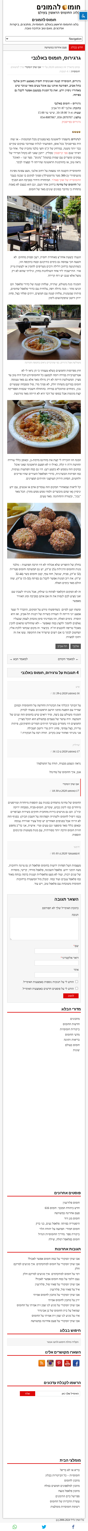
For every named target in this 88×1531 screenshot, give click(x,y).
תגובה (75, 914)
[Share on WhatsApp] (14, 1527)
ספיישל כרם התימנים (67, 1496)
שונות (76, 1050)
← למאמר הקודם (68, 659)
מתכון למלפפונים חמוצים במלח (62, 1485)
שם (77, 946)
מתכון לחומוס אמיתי (44, 1294)
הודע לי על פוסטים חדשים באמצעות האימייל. (48, 988)
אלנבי (75, 646)
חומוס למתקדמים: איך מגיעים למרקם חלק (47, 1273)
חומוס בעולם (72, 1045)
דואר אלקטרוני (70, 957)
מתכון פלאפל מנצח (69, 1491)
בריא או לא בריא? (70, 1470)
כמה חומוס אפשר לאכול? (42, 1258)
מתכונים (75, 1018)
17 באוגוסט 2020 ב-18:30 (65, 790)
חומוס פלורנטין (71, 1202)
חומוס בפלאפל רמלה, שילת (64, 1239)
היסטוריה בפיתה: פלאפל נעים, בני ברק (58, 1223)
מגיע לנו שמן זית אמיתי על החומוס (36, 1305)
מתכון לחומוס (72, 1480)
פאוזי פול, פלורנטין (45, 1284)
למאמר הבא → (18, 659)
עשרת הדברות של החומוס (65, 1501)
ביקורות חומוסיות (70, 1029)
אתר (76, 969)
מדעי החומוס (72, 1034)
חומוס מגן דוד (72, 1218)
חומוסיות (75, 71)
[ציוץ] (44, 1527)
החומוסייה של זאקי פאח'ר (66, 180)
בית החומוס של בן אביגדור (52, 1310)
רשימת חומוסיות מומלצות (65, 1506)
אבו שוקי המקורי (33, 67)
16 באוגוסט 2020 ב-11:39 (66, 693)
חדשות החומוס (71, 1024)
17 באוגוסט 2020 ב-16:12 (66, 751)
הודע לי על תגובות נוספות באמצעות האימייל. (48, 982)
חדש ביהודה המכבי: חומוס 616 (62, 1208)
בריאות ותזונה (72, 1039)
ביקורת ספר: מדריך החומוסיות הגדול (59, 1234)
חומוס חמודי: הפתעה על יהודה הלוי (59, 1228)
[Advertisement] (50, 1123)
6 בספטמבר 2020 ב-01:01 (66, 853)
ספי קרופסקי (61, 153)
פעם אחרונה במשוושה (55, 47)
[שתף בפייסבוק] (73, 1527)
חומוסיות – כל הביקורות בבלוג (62, 1475)
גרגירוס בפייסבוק (71, 121)
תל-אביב (62, 646)
